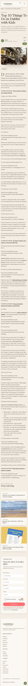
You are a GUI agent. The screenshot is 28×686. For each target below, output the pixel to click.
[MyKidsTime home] (14, 4)
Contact (4, 667)
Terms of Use (5, 670)
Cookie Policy (5, 672)
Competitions (5, 655)
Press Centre (5, 665)
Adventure (5, 644)
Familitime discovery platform (9, 682)
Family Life (5, 646)
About (4, 663)
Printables (5, 653)
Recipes (4, 651)
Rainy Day (5, 636)
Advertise (5, 661)
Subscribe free (14, 604)
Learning (4, 640)
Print (25, 43)
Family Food (5, 642)
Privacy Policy (15, 609)
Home (2, 8)
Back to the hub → (5, 488)
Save (25, 40)
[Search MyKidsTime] (20, 3)
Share (25, 37)
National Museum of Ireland (20, 280)
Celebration (5, 638)
